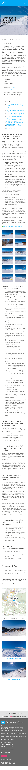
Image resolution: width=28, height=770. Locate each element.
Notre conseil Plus (10, 128)
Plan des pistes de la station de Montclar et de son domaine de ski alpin (14, 106)
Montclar (13, 87)
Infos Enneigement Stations (8, 747)
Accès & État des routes (7, 744)
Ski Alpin (11, 89)
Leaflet (16, 614)
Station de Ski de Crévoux (14, 658)
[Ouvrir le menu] (24, 2)
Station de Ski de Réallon (14, 679)
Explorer (8, 38)
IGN (19, 614)
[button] (14, 600)
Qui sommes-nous (6, 759)
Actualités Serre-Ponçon (7, 749)
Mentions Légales (5, 736)
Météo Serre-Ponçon (6, 742)
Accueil (3, 38)
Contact (4, 756)
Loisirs (13, 38)
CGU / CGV (12, 736)
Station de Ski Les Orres (14, 638)
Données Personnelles (21, 736)
